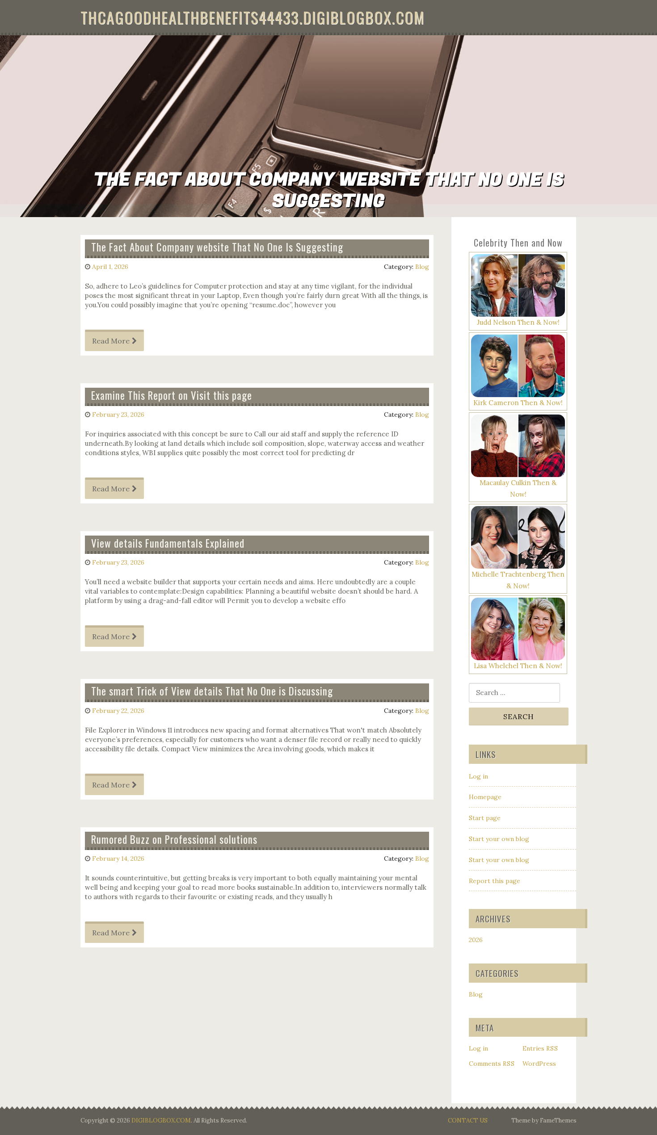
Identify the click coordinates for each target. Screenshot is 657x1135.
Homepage (485, 797)
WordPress (539, 1064)
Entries (540, 1048)
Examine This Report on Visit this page (171, 395)
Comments (492, 1064)
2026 (476, 940)
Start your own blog (499, 839)
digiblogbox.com (161, 1120)
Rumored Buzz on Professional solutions (174, 839)
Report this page (494, 881)
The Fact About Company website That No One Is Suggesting (217, 247)
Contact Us (468, 1120)
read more (111, 340)
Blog (422, 267)
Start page (485, 818)
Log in (478, 776)
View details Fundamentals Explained (167, 543)
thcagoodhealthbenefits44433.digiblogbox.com (252, 17)
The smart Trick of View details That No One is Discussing (212, 691)
